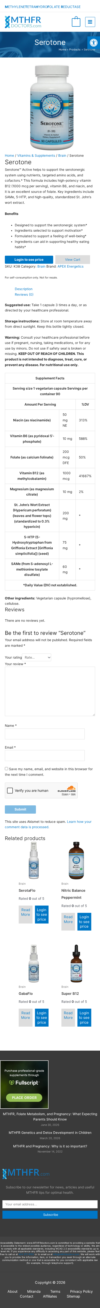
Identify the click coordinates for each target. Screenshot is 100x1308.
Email (10, 747)
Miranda (34, 1291)
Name (11, 726)
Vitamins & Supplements (36, 155)
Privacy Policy (81, 1291)
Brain (62, 155)
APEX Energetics (70, 266)
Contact (26, 1296)
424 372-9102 (26, 1254)
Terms (55, 1291)
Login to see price (29, 260)
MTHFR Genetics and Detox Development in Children (50, 1133)
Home (9, 155)
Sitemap (73, 1296)
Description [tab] (24, 289)
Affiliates (50, 1296)
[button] (93, 42)
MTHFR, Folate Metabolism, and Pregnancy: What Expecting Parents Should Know (50, 1116)
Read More (25, 912)
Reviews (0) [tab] (24, 294)
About (12, 1291)
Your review (15, 664)
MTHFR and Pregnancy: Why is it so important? (50, 1146)
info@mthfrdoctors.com (66, 1254)
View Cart (72, 260)
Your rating (13, 657)
